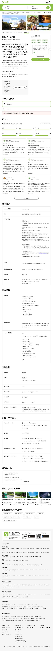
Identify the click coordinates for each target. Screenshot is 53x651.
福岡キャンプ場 (5, 575)
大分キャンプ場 (32, 575)
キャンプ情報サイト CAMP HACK (8, 616)
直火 (29, 596)
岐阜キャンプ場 (5, 560)
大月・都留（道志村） (30, 513)
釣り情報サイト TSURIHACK (34, 616)
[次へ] (50, 49)
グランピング (16, 586)
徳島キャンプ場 (45, 569)
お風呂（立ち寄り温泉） (6, 596)
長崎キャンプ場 (18, 575)
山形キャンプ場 (39, 548)
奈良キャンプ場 (32, 564)
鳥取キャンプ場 (18, 569)
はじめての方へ (5, 629)
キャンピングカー (47, 594)
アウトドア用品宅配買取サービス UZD (9, 620)
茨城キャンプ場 (32, 552)
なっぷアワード (18, 634)
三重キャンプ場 (25, 560)
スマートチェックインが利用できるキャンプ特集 (35, 606)
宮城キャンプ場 (26, 548)
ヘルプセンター (30, 627)
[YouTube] (49, 627)
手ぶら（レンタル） (33, 594)
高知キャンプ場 (12, 570)
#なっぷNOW (17, 629)
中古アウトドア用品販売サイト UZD (38, 618)
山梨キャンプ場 (5, 556)
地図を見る (18, 39)
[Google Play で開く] (45, 536)
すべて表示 (5, 154)
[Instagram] (40, 627)
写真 (11, 32)
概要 (3, 32)
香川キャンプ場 (38, 569)
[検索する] (48, 7)
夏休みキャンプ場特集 (18, 608)
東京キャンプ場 (5, 552)
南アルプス (36, 517)
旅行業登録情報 (46, 646)
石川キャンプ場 (32, 556)
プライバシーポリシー (21, 646)
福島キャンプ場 (46, 548)
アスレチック (22, 596)
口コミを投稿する (45, 123)
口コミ (15, 32)
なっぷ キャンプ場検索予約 (7, 12)
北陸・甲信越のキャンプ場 (19, 12)
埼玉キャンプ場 (19, 552)
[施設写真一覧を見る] (14, 22)
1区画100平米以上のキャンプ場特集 (9, 606)
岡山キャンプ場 (5, 569)
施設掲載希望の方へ (18, 638)
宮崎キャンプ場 (38, 575)
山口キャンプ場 (32, 569)
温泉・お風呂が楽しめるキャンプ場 (8, 604)
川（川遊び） (13, 594)
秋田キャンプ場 (32, 548)
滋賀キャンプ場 (25, 564)
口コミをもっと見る (40, 56)
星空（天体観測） (15, 596)
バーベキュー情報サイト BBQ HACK (22, 618)
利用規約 (14, 646)
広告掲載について (18, 636)
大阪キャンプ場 (5, 564)
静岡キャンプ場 (12, 560)
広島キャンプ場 (12, 569)
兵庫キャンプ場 (12, 564)
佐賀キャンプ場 (12, 575)
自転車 (26, 596)
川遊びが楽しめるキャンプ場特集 (40, 608)
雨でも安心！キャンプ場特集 (7, 608)
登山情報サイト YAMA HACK (21, 616)
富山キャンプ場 (25, 556)
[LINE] (42, 627)
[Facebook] (47, 627)
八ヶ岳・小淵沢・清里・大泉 (9, 520)
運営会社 (5, 646)
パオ (3, 586)
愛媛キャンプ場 (5, 570)
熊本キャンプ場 (25, 575)
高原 (25, 594)
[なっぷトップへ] (5, 2)
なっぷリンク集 (5, 631)
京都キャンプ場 (18, 564)
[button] (14, 146)
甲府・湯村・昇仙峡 (7, 513)
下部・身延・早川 (27, 517)
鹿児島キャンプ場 (45, 575)
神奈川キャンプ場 (12, 552)
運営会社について (5, 627)
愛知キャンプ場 (18, 560)
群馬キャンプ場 (46, 552)
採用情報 (9, 646)
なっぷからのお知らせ (6, 634)
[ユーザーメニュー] (48, 2)
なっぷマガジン (18, 631)
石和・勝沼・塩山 (18, 513)
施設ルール (26, 32)
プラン (7, 32)
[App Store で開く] (31, 536)
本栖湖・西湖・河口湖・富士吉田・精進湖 (12, 517)
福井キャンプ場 (38, 556)
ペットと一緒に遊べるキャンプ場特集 (23, 604)
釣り (38, 594)
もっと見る (14, 68)
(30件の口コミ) (8, 40)
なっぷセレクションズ (19, 627)
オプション (9, 108)
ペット (32, 596)
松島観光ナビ (20, 620)
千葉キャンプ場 (26, 552)
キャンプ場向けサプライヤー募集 (20, 641)
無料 (28, 594)
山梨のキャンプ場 (29, 12)
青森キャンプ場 (12, 548)
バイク (41, 594)
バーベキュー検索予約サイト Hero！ (32, 620)
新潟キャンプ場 (18, 556)
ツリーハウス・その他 (9, 586)
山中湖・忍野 (40, 513)
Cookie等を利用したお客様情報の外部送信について (34, 646)
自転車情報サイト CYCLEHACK (8, 618)
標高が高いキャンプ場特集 (28, 608)
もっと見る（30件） (26, 198)
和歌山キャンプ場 (38, 564)
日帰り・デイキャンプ (6, 594)
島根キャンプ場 (25, 569)
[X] (45, 627)
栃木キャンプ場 (39, 552)
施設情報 (20, 32)
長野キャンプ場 (12, 556)
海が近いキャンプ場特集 (21, 606)
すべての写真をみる (42, 27)
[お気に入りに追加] (12, 493)
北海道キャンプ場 (5, 548)
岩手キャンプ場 (19, 548)
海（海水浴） (19, 594)
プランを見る (40, 59)
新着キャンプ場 (34, 604)
